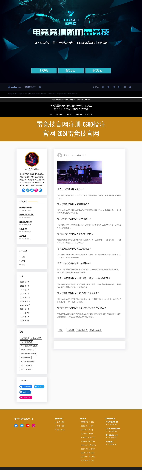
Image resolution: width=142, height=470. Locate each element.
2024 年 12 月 (25, 297)
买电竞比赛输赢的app (27, 350)
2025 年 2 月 (25, 290)
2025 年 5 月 (25, 282)
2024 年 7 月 (25, 317)
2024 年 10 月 (25, 305)
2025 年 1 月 (24, 294)
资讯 (23, 265)
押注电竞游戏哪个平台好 (28, 354)
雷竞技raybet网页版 (27, 369)
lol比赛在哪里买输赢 (26, 215)
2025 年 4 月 (25, 286)
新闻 (23, 261)
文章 (23, 257)
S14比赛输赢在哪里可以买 (29, 346)
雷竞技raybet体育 (26, 365)
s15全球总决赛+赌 (25, 208)
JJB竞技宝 (24, 338)
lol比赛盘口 (23, 229)
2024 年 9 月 (25, 309)
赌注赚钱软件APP (25, 222)
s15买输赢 (22, 236)
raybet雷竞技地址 (26, 342)
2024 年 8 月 (25, 313)
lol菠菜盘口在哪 (36, 338)
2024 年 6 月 (25, 321)
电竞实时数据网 (25, 357)
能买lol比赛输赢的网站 (28, 361)
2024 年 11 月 (25, 301)
